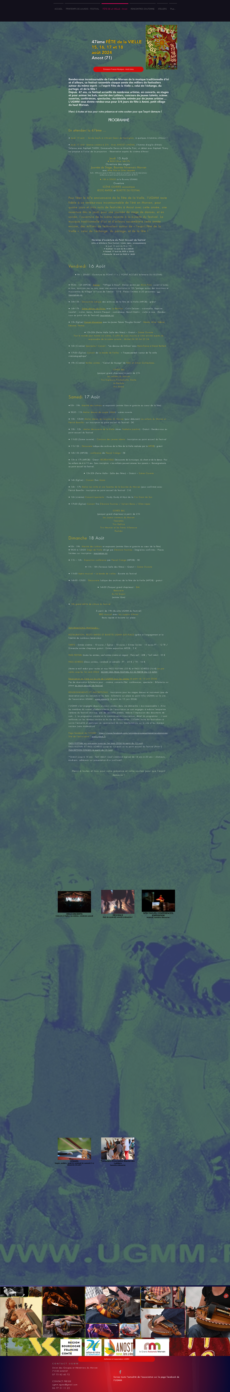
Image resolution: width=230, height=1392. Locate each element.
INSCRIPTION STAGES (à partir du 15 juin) (91, 750)
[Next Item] (225, 1312)
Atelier (96, 285)
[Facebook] (120, 1372)
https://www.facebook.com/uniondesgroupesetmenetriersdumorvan (133, 733)
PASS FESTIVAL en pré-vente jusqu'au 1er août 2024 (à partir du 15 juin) (106, 743)
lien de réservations (139, 173)
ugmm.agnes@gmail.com (64, 1384)
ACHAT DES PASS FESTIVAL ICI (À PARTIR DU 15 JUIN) (129, 672)
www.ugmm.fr (102, 699)
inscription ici (107, 315)
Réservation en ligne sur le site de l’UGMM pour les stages (99, 678)
